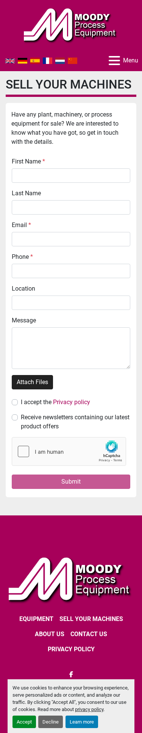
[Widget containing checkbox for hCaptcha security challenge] (69, 451)
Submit (71, 481)
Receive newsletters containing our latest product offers (75, 422)
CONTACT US (88, 634)
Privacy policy (71, 402)
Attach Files (32, 382)
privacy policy (89, 709)
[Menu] (114, 60)
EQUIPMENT (36, 619)
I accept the (55, 402)
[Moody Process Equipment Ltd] (71, 578)
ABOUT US (49, 634)
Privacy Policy (71, 649)
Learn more (82, 722)
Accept (24, 722)
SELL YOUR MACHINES (91, 619)
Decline (50, 722)
